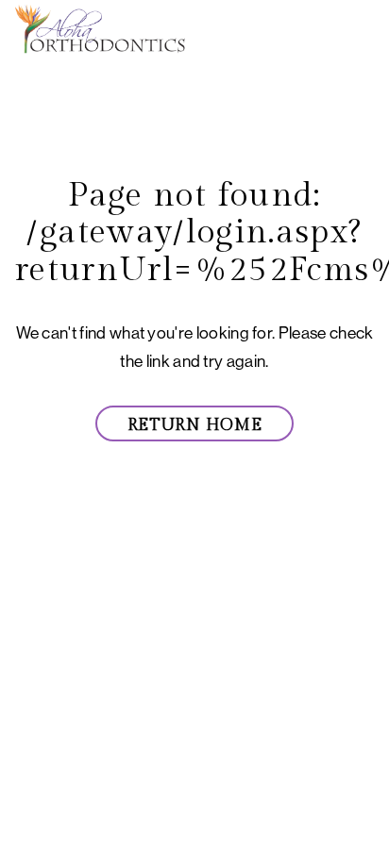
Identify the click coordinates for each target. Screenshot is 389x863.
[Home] (100, 30)
